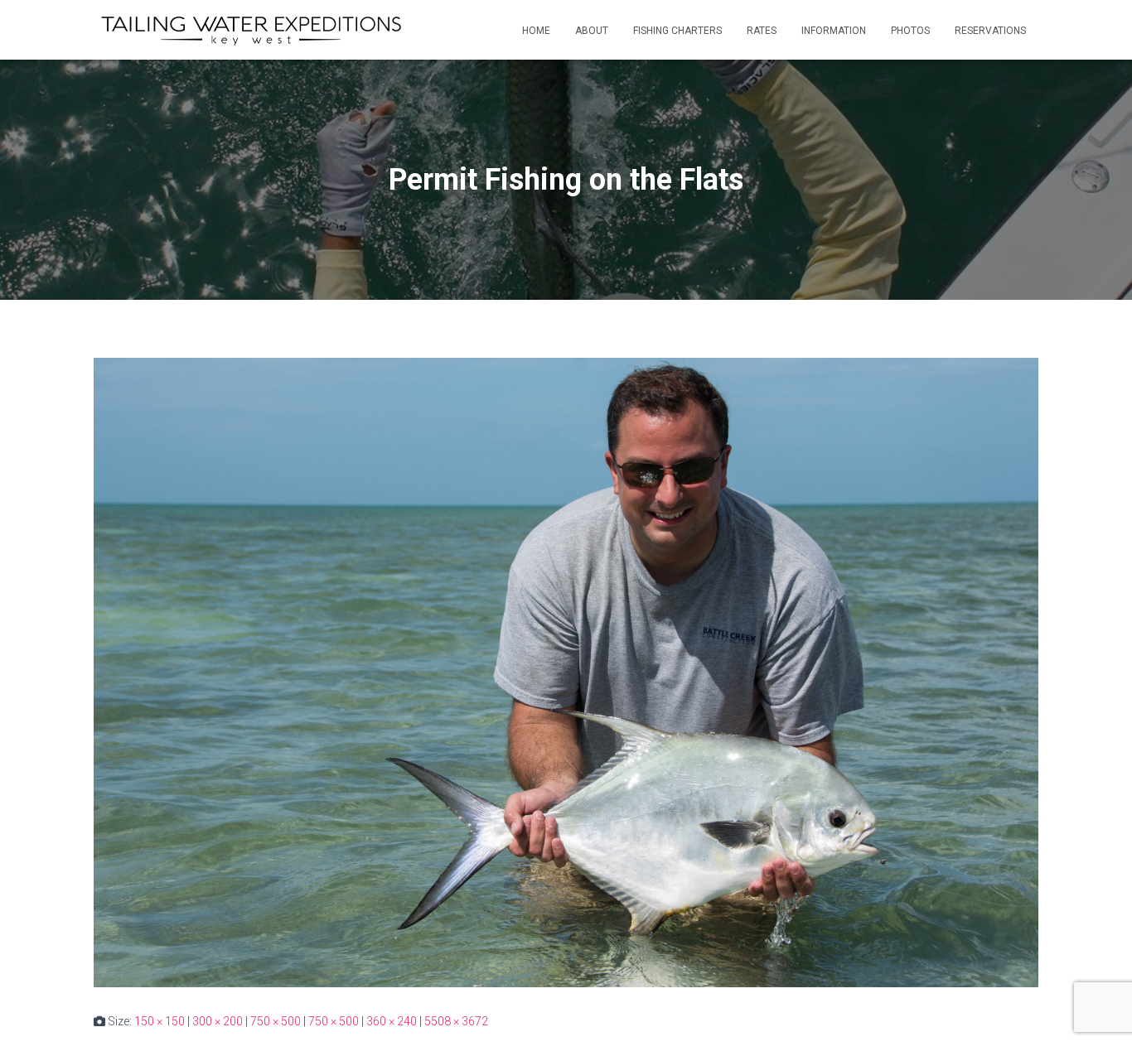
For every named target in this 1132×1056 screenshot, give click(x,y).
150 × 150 (159, 1021)
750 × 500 (275, 1021)
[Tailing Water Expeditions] (250, 30)
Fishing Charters (677, 30)
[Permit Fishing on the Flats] (566, 671)
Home (536, 30)
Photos (910, 30)
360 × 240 (391, 1021)
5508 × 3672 (456, 1021)
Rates (761, 30)
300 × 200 (217, 1021)
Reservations (990, 30)
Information (833, 30)
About (591, 30)
